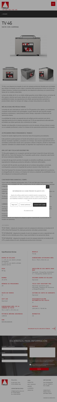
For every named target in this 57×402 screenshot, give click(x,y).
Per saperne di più (28, 210)
